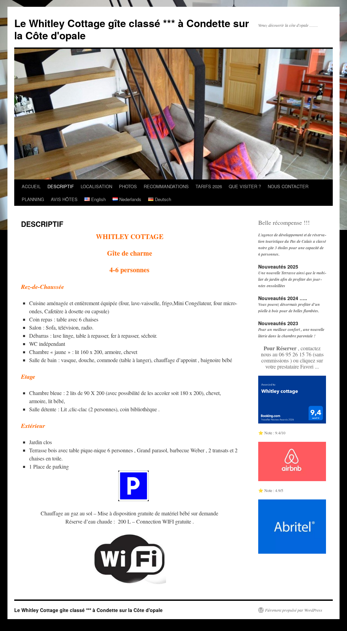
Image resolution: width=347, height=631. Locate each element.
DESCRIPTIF (60, 186)
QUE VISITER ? (245, 186)
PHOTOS (128, 186)
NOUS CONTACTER (288, 186)
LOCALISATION (96, 186)
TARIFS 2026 (209, 186)
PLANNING (33, 199)
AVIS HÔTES (64, 199)
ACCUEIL (31, 186)
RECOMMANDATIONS (166, 186)
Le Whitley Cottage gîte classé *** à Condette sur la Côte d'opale (131, 29)
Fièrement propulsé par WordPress (293, 610)
